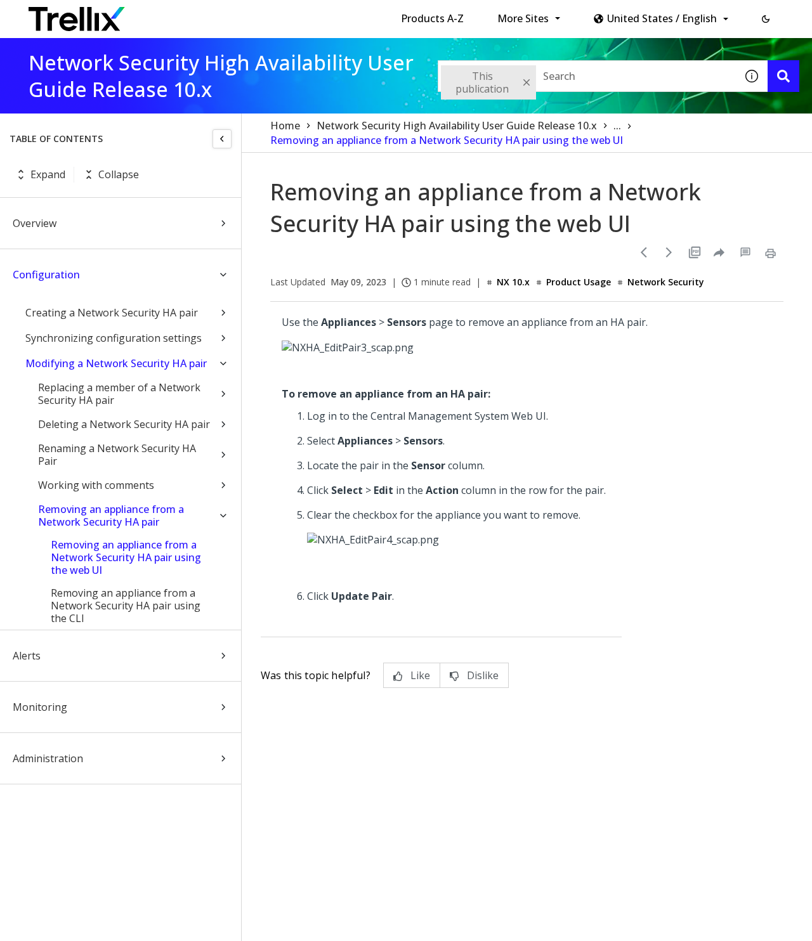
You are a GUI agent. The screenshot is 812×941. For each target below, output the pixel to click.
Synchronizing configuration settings (113, 338)
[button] (765, 19)
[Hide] (222, 138)
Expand (47, 174)
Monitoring (40, 707)
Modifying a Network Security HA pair (116, 363)
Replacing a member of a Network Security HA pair (119, 393)
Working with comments (96, 485)
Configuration (46, 275)
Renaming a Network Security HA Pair (117, 454)
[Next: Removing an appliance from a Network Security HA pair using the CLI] (669, 252)
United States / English (662, 18)
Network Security (665, 282)
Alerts (27, 656)
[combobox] (587, 76)
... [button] (617, 126)
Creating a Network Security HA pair (111, 313)
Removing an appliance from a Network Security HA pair (111, 515)
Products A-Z (432, 18)
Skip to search (306, 15)
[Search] (783, 76)
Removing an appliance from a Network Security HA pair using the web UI (126, 557)
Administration (48, 758)
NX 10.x (513, 282)
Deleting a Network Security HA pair (124, 424)
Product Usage (578, 282)
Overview (34, 223)
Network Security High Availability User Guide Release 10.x (457, 126)
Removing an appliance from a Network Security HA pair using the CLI (125, 606)
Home (285, 126)
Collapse (118, 174)
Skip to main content (209, 15)
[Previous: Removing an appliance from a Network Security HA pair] (644, 252)
